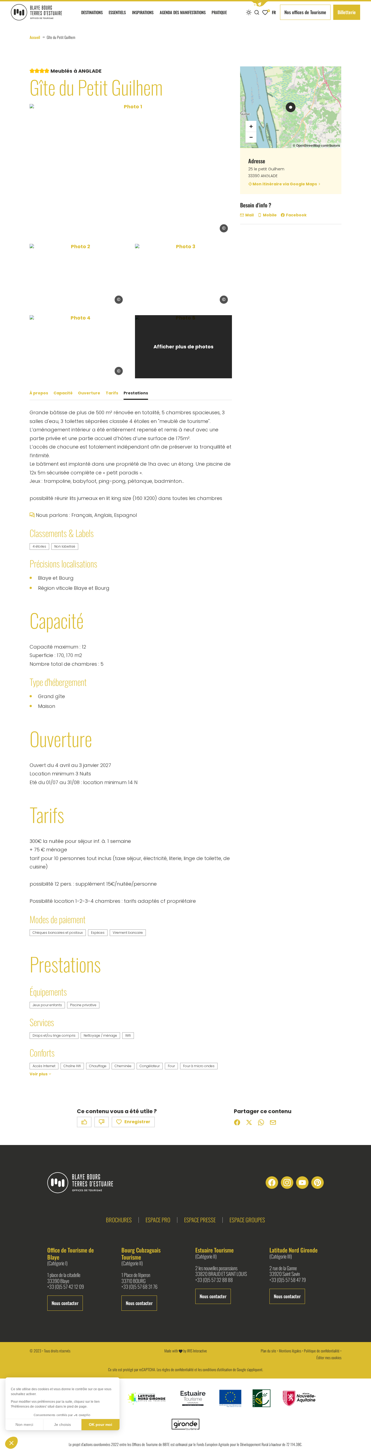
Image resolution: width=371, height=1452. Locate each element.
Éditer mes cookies (328, 1357)
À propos (39, 393)
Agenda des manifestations (183, 12)
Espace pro (158, 1219)
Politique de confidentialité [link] (321, 1350)
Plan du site (268, 1350)
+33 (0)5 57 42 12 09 (65, 1287)
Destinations (92, 12)
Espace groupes (247, 1219)
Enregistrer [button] (137, 1122)
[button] (259, 4)
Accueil (35, 37)
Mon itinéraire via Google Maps (285, 184)
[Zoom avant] (251, 126)
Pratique (219, 12)
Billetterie (347, 12)
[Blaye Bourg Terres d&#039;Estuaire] (81, 1182)
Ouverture (89, 393)
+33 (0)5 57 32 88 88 (214, 1280)
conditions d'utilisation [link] (217, 1369)
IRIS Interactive (197, 1350)
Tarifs (112, 393)
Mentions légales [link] (290, 1350)
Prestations (136, 393)
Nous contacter (65, 1303)
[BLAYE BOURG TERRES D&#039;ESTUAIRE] (36, 12)
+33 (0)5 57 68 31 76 (139, 1287)
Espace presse (200, 1219)
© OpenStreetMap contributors (316, 145)
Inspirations (142, 12)
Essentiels (117, 12)
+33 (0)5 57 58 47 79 (287, 1280)
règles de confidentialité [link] (178, 1369)
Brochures (119, 1219)
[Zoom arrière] (251, 137)
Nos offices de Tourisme (305, 12)
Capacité (63, 393)
